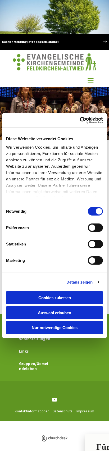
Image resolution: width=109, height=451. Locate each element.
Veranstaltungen (34, 338)
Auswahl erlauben (54, 312)
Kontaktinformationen (32, 411)
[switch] (95, 228)
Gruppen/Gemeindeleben (33, 366)
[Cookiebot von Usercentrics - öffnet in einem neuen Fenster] (80, 120)
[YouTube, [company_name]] (54, 399)
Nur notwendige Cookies (55, 327)
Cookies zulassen (54, 297)
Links (24, 351)
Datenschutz (62, 411)
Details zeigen (79, 282)
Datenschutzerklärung (46, 424)
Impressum (85, 411)
